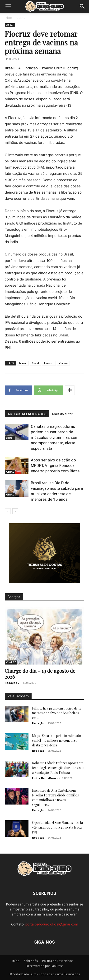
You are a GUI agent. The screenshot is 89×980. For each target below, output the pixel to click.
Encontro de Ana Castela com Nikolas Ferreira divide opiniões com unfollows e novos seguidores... (55, 797)
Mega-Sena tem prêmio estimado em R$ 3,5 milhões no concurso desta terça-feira (56, 740)
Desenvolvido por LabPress (44, 966)
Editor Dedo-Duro (44, 778)
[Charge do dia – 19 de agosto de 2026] (44, 636)
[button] (8, 6)
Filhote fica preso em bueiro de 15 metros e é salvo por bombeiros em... (56, 713)
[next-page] (15, 511)
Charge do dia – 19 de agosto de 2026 (40, 673)
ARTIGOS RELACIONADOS (27, 414)
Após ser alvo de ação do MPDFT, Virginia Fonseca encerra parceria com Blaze (55, 465)
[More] (70, 390)
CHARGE (11, 662)
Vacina (63, 363)
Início (8, 18)
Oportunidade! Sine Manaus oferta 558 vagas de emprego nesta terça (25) (57, 827)
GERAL (20, 18)
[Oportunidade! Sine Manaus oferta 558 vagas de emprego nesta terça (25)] (16, 828)
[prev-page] (8, 511)
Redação (38, 723)
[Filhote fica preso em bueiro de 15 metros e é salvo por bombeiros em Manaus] (16, 714)
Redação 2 (12, 683)
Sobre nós (31, 961)
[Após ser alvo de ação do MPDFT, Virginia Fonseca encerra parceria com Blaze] (16, 465)
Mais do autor (62, 414)
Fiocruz (49, 363)
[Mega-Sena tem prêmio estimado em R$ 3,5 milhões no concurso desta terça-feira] (16, 741)
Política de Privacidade (57, 961)
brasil (23, 363)
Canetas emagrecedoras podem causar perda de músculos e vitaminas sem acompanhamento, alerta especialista (55, 437)
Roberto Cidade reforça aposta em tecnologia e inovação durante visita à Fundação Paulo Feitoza (58, 768)
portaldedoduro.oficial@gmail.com (51, 924)
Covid (35, 363)
